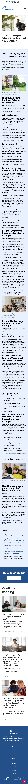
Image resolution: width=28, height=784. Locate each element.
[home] (8, 8)
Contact (14, 758)
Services (14, 753)
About (14, 750)
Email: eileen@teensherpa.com (13, 1)
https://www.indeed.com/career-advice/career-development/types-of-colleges (14, 547)
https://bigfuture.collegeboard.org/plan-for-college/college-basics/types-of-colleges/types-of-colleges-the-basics (15, 540)
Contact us (5, 520)
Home (14, 747)
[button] (25, 8)
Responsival (17, 779)
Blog (14, 756)
